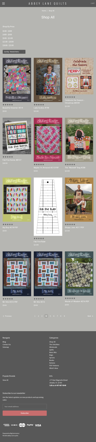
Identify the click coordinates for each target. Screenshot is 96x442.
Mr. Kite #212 (39, 302)
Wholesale (53, 347)
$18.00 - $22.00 (8, 45)
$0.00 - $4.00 (7, 31)
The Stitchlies (54, 344)
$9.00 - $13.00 (8, 38)
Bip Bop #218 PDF (10, 227)
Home (44, 11)
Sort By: (6, 52)
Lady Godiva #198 (41, 108)
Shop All (51, 11)
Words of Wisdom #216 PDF (77, 301)
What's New (53, 368)
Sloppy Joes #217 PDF (74, 227)
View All (5, 380)
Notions (52, 363)
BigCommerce (14, 433)
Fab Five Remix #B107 (12, 160)
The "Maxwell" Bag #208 (75, 168)
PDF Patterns (54, 365)
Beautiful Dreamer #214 (13, 108)
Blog (4, 342)
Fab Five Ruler (40, 241)
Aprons (52, 357)
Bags (51, 355)
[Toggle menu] (3, 3)
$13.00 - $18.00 (8, 42)
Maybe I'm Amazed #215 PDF (46, 168)
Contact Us (7, 344)
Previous (8, 316)
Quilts (51, 350)
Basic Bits (53, 352)
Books (51, 360)
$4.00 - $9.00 (7, 34)
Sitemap (6, 347)
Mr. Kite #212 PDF (10, 302)
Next (89, 316)
